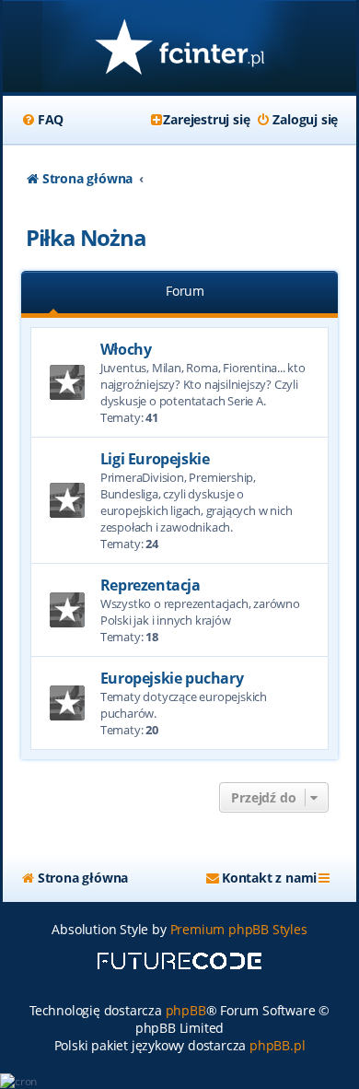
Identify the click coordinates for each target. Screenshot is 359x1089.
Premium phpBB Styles (238, 929)
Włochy (126, 349)
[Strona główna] (179, 48)
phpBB (186, 1010)
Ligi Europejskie (155, 459)
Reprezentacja (150, 585)
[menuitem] (42, 120)
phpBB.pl (277, 1045)
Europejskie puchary (171, 678)
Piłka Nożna (86, 237)
